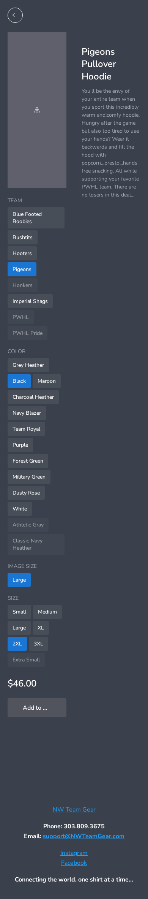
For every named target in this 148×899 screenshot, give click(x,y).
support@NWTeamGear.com (83, 836)
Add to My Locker (44, 708)
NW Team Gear (74, 809)
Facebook (74, 863)
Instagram (74, 853)
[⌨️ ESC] (15, 15)
